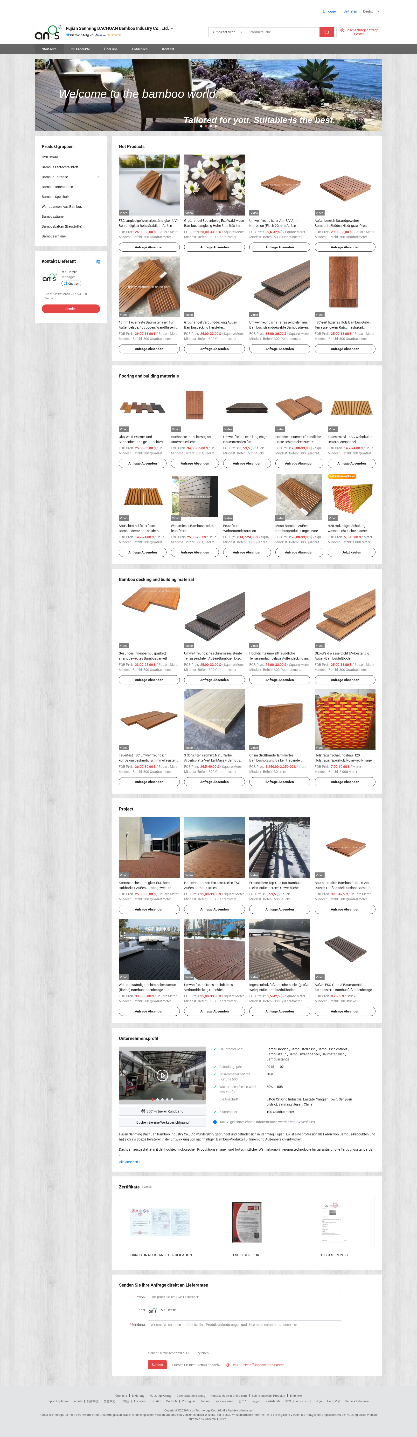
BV (298, 1122)
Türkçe (317, 1401)
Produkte (83, 49)
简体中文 (93, 1401)
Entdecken (140, 49)
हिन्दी (288, 1401)
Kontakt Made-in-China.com (228, 1395)
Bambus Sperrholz (55, 196)
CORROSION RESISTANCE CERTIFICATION (160, 1255)
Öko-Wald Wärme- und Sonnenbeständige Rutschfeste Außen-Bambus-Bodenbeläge (142, 441)
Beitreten (350, 11)
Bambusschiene (54, 236)
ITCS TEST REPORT (334, 1255)
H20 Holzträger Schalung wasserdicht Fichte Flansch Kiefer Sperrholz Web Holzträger (351, 530)
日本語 (124, 1401)
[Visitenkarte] (98, 261)
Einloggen (330, 11)
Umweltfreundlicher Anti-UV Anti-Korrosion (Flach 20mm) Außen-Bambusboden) (273, 225)
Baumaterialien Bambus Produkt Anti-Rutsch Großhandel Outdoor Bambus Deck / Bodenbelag (343, 887)
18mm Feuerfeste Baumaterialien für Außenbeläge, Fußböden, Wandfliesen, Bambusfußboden (147, 327)
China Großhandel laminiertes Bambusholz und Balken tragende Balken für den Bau (274, 760)
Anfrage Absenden (149, 247)
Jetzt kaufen (351, 552)
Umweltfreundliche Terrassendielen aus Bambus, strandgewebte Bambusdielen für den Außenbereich (278, 327)
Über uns (111, 49)
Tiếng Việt (333, 1401)
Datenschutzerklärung (191, 1395)
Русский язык (224, 1401)
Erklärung (138, 1395)
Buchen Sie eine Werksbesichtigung (162, 1122)
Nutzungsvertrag (161, 1395)
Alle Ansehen (128, 1162)
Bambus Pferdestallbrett (60, 167)
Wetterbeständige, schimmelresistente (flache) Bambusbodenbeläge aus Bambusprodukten (147, 989)
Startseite (49, 49)
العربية (256, 1401)
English (77, 1401)
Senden (157, 1364)
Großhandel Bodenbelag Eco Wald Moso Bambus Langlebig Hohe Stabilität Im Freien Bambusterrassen (214, 225)
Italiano (205, 1401)
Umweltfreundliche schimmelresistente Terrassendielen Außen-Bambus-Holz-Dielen (213, 658)
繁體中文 (109, 1401)
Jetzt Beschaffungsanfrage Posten (255, 1365)
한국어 (243, 1401)
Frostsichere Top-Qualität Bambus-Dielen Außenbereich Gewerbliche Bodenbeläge (275, 887)
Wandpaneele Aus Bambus (62, 206)
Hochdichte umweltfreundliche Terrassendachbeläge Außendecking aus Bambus (279, 658)
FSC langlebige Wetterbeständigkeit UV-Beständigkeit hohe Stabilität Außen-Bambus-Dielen (148, 225)
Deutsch (171, 1401)
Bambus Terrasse (55, 177)
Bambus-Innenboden (57, 186)
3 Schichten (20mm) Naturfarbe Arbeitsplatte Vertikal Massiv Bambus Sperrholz (212, 760)
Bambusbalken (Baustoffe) (62, 226)
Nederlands (272, 1401)
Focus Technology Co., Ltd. (204, 1410)
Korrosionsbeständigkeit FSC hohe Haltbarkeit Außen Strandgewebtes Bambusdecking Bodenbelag (145, 887)
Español (156, 1401)
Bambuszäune (52, 216)
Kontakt (168, 49)
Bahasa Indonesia (357, 1401)
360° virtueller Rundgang (164, 1111)
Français (140, 1401)
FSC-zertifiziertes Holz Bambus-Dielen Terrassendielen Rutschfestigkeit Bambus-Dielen (343, 327)
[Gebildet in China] (66, 9)
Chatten (73, 283)
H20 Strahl (50, 157)
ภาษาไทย (302, 1401)
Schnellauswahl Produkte (268, 1395)
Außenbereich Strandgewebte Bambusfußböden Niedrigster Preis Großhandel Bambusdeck (341, 225)
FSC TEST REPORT (247, 1255)
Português (188, 1401)
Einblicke (296, 1395)
